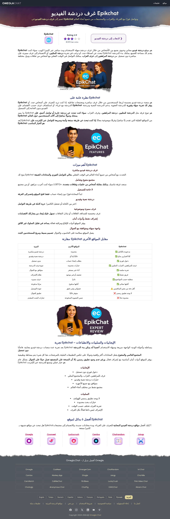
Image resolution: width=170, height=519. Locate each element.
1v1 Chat (141, 469)
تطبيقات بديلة (35, 503)
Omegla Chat (95, 515)
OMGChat (113, 487)
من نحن (71, 503)
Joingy (113, 475)
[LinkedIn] (88, 510)
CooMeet (57, 469)
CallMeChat (57, 481)
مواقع (165, 3)
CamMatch (29, 481)
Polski (110, 497)
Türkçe (50, 497)
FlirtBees (85, 481)
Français (90, 497)
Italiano (80, 497)
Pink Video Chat (141, 481)
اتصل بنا (137, 503)
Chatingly (29, 487)
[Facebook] (70, 510)
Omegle (29, 469)
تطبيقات (156, 3)
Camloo (29, 475)
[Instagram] (76, 510)
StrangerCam (85, 469)
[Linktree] (99, 510)
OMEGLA (11, 3)
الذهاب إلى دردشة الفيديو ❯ (108, 38)
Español (70, 497)
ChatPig (85, 487)
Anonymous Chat (57, 487)
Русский (119, 497)
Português (100, 497)
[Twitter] (82, 510)
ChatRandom (113, 469)
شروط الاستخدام (85, 503)
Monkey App (57, 475)
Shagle (85, 475)
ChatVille (141, 475)
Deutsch (60, 497)
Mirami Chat (141, 487)
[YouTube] (93, 510)
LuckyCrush (113, 481)
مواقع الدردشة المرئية (54, 503)
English (41, 497)
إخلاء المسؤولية (123, 503)
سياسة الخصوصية (104, 503)
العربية (129, 497)
